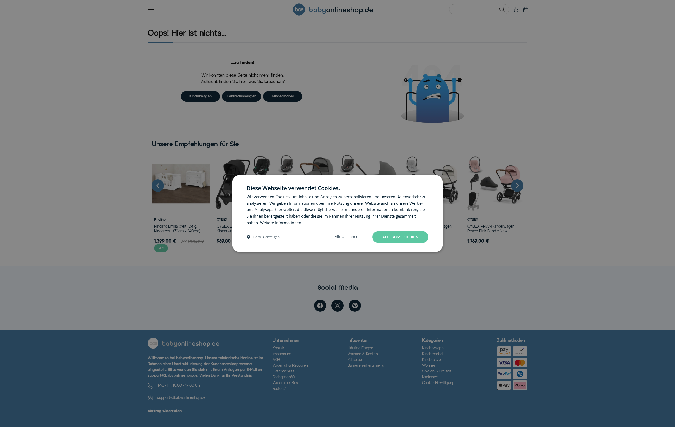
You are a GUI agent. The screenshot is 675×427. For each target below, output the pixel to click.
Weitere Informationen (280, 222)
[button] (263, 237)
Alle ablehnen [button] (346, 236)
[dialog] (337, 213)
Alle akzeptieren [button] (400, 236)
